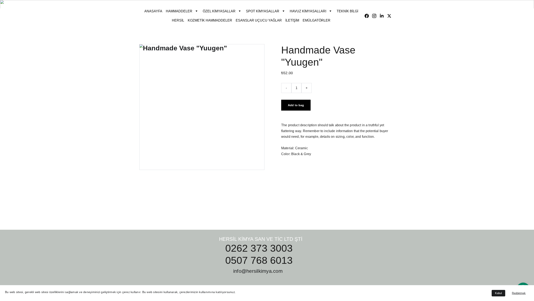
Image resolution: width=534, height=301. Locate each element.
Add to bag (296, 105)
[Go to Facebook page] (368, 16)
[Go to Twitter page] (389, 16)
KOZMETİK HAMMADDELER (210, 20)
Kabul (498, 293)
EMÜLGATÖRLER (316, 20)
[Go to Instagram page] (376, 16)
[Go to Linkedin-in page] (383, 16)
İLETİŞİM (292, 20)
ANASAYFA (153, 11)
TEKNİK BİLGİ (347, 11)
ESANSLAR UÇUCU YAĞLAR (259, 20)
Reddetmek (519, 293)
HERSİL (178, 20)
